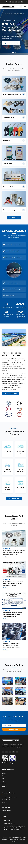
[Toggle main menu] (24, 6)
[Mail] (22, 2)
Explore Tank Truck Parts (11, 43)
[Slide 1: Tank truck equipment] (13, 52)
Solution (4, 784)
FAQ (3, 781)
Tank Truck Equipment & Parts (9, 797)
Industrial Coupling (6, 810)
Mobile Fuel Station (6, 807)
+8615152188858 (8, 820)
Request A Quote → (14, 729)
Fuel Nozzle (4, 802)
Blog (3, 778)
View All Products (14, 217)
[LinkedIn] (13, 2)
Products (4, 773)
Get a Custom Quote (13, 498)
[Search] (20, 6)
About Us (4, 776)
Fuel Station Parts (6, 799)
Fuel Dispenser (5, 805)
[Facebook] (10, 2)
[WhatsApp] (19, 2)
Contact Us (4, 786)
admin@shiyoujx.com (9, 823)
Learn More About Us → (10, 393)
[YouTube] (16, 2)
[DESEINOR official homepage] (8, 6)
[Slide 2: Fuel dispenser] (15, 52)
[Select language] (6, 2)
